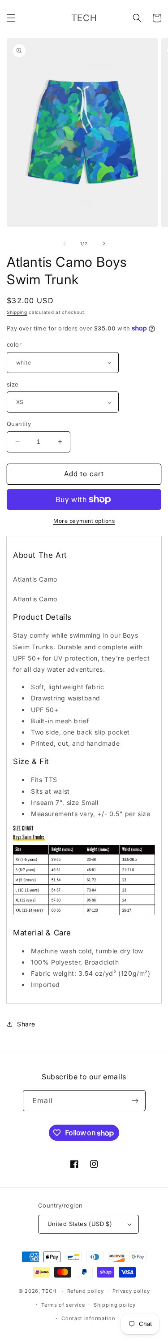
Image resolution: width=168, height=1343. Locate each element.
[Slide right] (104, 243)
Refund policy (85, 1291)
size (13, 384)
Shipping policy (115, 1305)
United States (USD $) (79, 1223)
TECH (49, 1291)
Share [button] (26, 1024)
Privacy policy (131, 1291)
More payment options (84, 520)
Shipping (17, 312)
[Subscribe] (135, 1100)
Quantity (19, 423)
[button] (11, 18)
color (14, 344)
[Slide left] (64, 243)
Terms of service (63, 1305)
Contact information (88, 1318)
